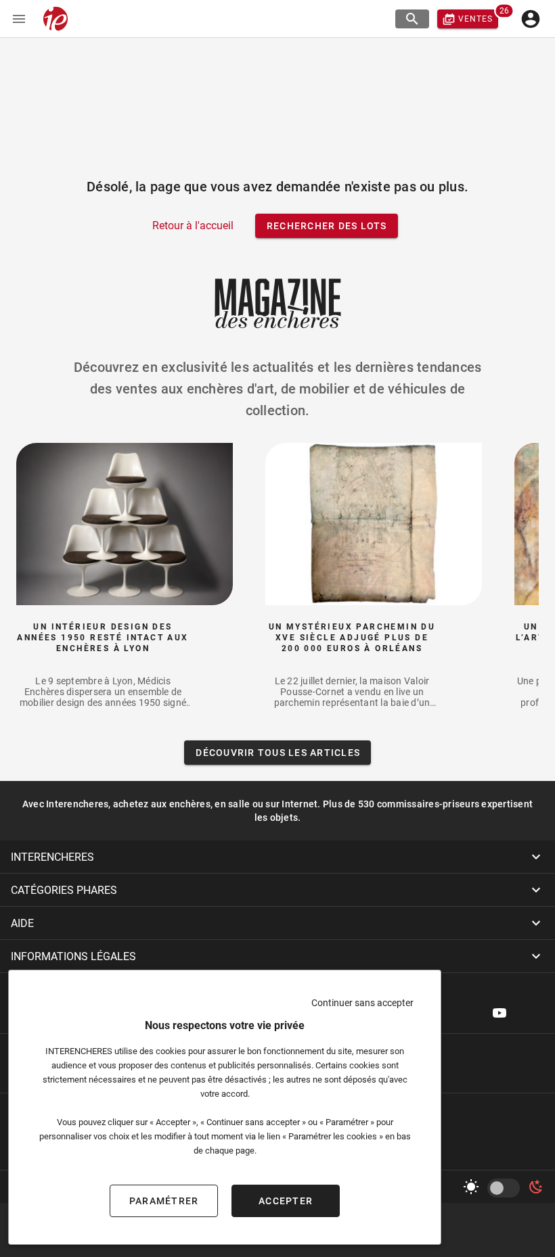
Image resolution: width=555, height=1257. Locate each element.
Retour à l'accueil (193, 225)
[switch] (506, 1188)
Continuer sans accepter (362, 1002)
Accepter (286, 1200)
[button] (277, 856)
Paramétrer (164, 1200)
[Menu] (19, 19)
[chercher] (412, 18)
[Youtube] (499, 1013)
